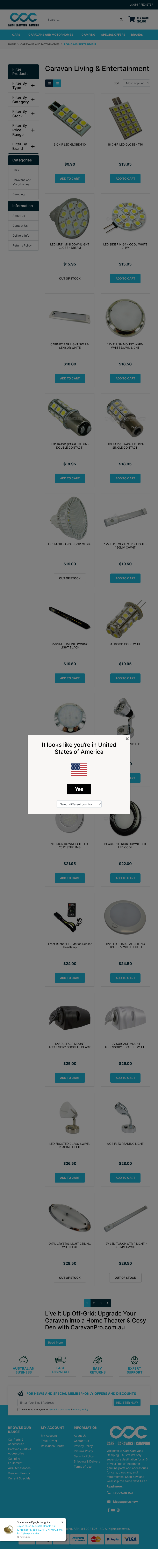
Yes (79, 789)
